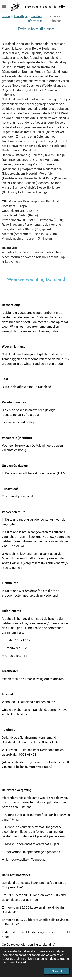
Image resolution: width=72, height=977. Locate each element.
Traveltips (20, 16)
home (6, 16)
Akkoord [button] (56, 971)
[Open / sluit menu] (4, 6)
